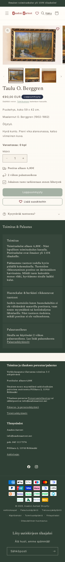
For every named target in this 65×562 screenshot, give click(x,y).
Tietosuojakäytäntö (52, 510)
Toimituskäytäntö (34, 515)
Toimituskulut (23, 101)
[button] (7, 13)
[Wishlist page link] (37, 13)
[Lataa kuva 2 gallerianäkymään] (32, 75)
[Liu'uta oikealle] (61, 76)
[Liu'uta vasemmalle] (4, 76)
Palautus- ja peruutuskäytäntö (23, 407)
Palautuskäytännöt (18, 342)
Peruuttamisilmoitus (39, 398)
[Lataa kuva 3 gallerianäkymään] (49, 75)
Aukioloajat (13, 454)
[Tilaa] (54, 551)
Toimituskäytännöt (17, 413)
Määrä (6, 151)
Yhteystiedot (52, 515)
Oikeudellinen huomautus (34, 521)
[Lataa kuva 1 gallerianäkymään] (15, 75)
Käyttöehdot (15, 515)
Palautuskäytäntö (29, 510)
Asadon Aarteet (32, 506)
